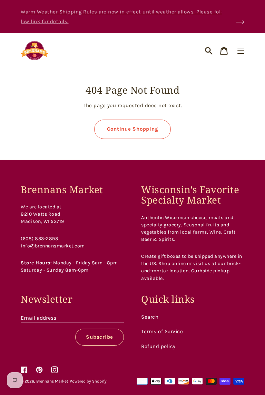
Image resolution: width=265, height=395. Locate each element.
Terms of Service (162, 331)
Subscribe (99, 337)
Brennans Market (52, 381)
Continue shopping (132, 129)
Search (149, 317)
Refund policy (158, 346)
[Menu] (240, 50)
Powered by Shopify (88, 381)
